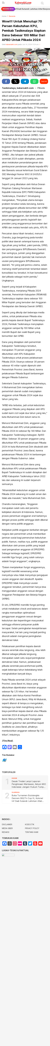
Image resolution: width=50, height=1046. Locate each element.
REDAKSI (5, 832)
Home (4, 16)
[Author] (4, 761)
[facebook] (6, 81)
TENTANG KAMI (31, 832)
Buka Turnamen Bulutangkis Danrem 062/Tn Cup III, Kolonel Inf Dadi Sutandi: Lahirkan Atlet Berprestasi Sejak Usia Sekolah (27, 798)
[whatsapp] (34, 81)
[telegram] (25, 81)
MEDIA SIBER (7, 828)
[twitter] (15, 81)
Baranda (12, 16)
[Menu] (3, 3)
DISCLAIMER (7, 824)
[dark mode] (47, 3)
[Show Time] (40, 44)
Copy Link (44, 81)
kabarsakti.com (11, 44)
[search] (42, 3)
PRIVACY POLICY (32, 828)
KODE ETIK (29, 824)
